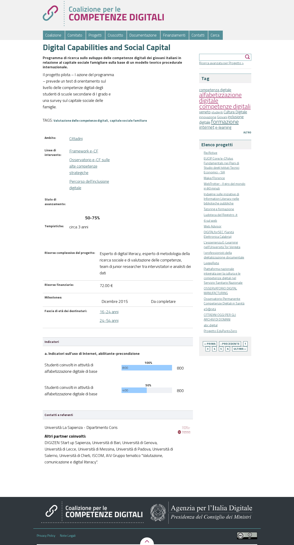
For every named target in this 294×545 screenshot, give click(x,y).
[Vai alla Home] (103, 13)
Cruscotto (115, 35)
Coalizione (53, 35)
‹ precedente (230, 343)
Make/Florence (214, 177)
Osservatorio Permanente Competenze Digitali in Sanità (224, 301)
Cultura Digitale (235, 112)
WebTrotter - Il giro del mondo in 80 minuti (224, 186)
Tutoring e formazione (219, 209)
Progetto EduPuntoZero (220, 330)
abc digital (211, 325)
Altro (247, 132)
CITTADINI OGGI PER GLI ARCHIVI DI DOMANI (220, 317)
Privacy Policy (46, 535)
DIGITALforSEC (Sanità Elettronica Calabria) (219, 234)
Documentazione (143, 35)
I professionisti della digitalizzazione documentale (224, 255)
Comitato (75, 35)
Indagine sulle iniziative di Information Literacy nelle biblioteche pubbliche (221, 199)
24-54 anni (109, 320)
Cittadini (76, 138)
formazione (225, 121)
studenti (217, 112)
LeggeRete (211, 263)
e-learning (223, 127)
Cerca (215, 35)
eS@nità (210, 309)
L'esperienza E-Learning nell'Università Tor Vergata (222, 244)
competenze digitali (225, 106)
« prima (209, 343)
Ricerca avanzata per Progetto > (221, 62)
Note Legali (68, 535)
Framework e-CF (83, 151)
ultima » (240, 349)
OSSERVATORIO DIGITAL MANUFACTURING (220, 290)
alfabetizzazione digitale (220, 97)
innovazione (207, 117)
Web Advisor (212, 226)
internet (207, 127)
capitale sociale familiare (128, 120)
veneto (205, 112)
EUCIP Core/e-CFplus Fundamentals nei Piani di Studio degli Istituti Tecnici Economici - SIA (221, 165)
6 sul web (210, 220)
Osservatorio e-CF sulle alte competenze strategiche (89, 166)
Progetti (95, 35)
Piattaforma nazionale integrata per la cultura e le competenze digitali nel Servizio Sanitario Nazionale (223, 275)
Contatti (198, 35)
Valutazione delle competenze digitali (81, 120)
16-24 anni (109, 312)
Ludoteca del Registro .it (220, 214)
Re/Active (210, 152)
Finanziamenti (174, 35)
